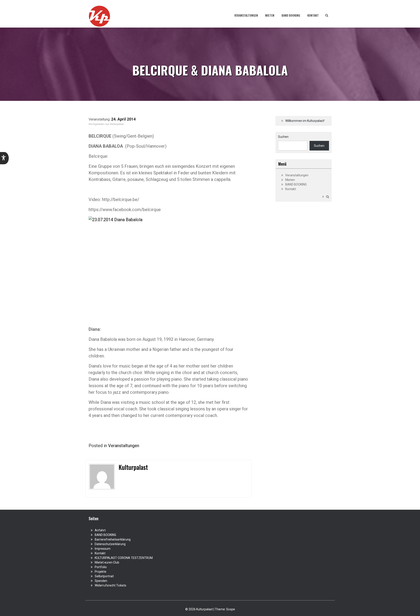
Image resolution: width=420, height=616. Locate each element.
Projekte (100, 571)
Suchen (283, 136)
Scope (230, 609)
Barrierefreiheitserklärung (113, 539)
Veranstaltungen (246, 15)
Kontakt (313, 15)
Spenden (101, 581)
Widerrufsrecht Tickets (110, 585)
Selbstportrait (104, 576)
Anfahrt (100, 530)
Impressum (102, 548)
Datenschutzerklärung (110, 544)
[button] (4, 158)
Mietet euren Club (107, 562)
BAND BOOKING (291, 15)
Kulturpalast (117, 124)
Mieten (269, 15)
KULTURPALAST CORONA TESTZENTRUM (124, 558)
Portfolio (101, 567)
